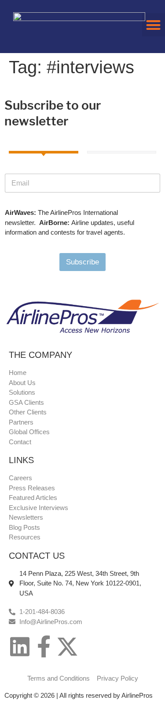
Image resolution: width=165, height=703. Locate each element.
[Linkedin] (20, 646)
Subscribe (82, 262)
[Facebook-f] (44, 646)
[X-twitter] (67, 646)
